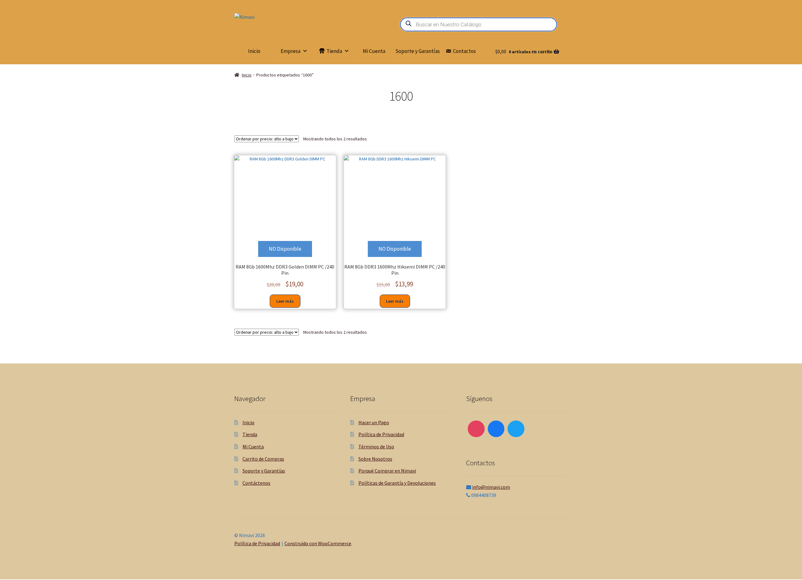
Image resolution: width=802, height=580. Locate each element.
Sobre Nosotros (375, 459)
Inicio (254, 51)
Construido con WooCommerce (317, 543)
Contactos (464, 51)
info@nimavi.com (491, 487)
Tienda (334, 51)
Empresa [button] (290, 51)
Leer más (285, 301)
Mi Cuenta (374, 51)
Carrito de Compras (263, 459)
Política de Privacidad (381, 434)
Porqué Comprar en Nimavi (387, 471)
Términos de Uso (376, 446)
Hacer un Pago (373, 422)
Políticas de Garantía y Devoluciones (397, 483)
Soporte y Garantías (417, 51)
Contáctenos (256, 483)
